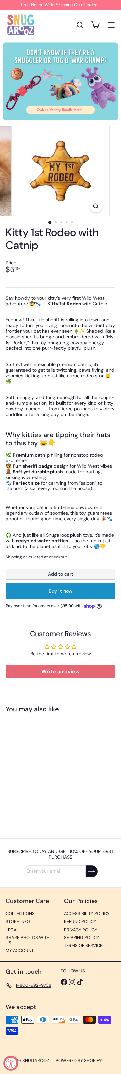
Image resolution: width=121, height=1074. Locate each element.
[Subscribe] (92, 871)
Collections (20, 913)
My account (20, 950)
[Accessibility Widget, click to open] (10, 1063)
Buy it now (60, 591)
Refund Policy (80, 921)
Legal (12, 930)
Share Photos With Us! (28, 940)
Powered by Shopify (79, 1060)
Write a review (60, 671)
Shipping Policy (81, 937)
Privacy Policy (80, 930)
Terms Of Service (83, 945)
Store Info (18, 921)
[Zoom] (96, 206)
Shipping (14, 557)
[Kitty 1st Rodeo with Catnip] (47, 771)
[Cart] (95, 25)
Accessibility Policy (87, 913)
